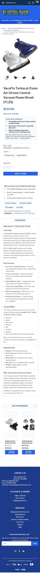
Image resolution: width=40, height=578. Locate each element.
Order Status (20, 498)
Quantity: (7, 163)
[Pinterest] (15, 179)
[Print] (10, 179)
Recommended (20, 406)
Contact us (8, 213)
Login (16, 495)
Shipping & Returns (20, 500)
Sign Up (23, 495)
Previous (4, 55)
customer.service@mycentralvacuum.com (16, 485)
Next (36, 55)
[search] (29, 3)
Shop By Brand (20, 514)
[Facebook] (4, 179)
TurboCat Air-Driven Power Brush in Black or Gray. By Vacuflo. (10, 442)
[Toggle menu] (3, 4)
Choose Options (11, 452)
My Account (20, 517)
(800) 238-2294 (11, 3)
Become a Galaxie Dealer (20, 519)
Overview (20, 220)
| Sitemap (28, 561)
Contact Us (20, 522)
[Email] (7, 179)
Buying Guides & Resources (20, 512)
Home (3, 28)
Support (20, 524)
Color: (7, 151)
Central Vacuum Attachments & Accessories (21, 28)
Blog (20, 527)
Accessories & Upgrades (11, 30)
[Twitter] (13, 179)
